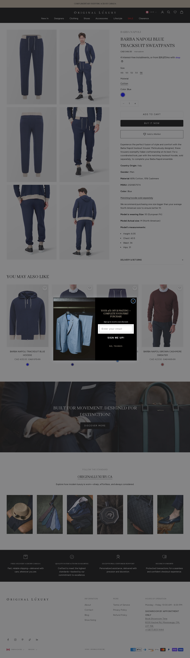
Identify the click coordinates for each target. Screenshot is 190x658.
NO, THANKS (116, 346)
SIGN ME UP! (116, 338)
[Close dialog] (133, 301)
